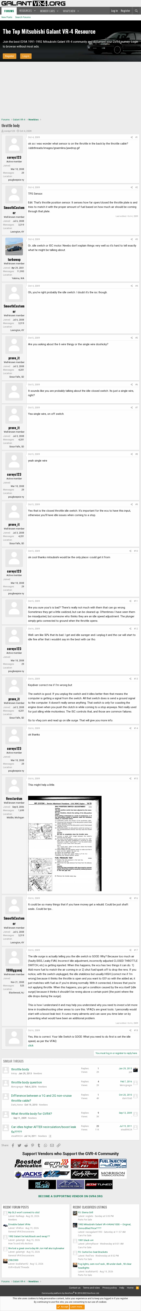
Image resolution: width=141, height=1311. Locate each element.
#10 (136, 551)
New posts (6, 17)
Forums (9, 11)
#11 (136, 601)
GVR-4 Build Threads (18, 1267)
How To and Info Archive (20, 1243)
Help (121, 1287)
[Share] (131, 137)
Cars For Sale (84, 1235)
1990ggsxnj (14, 970)
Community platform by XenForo (71, 1293)
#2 (136, 187)
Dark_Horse (17, 1105)
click (30, 1045)
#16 (136, 898)
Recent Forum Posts (16, 1207)
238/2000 (13, 1260)
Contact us (74, 1287)
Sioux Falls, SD (16, 377)
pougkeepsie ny (16, 180)
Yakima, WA (18, 278)
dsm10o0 (127, 1098)
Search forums (23, 17)
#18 (136, 1030)
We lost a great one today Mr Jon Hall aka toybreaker (36, 1248)
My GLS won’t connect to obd (23, 1212)
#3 (136, 239)
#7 (136, 407)
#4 (136, 286)
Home (130, 1287)
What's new (69, 11)
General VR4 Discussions (21, 1231)
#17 (136, 950)
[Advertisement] (70, 89)
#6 (136, 384)
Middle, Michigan (15, 817)
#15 (136, 778)
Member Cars (47, 11)
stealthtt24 (16, 1136)
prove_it (14, 358)
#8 (136, 454)
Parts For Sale (85, 1219)
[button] (27, 11)
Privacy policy (109, 1287)
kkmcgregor (17, 1086)
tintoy (14, 1073)
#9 (136, 504)
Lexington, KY (17, 231)
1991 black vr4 (85, 1240)
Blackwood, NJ (16, 992)
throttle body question (26, 1082)
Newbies (37, 1073)
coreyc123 (9, 131)
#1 (136, 137)
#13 (136, 679)
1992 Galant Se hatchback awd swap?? (29, 1236)
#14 (136, 728)
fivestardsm (14, 798)
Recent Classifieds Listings (90, 1207)
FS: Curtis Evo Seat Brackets (93, 1252)
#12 (136, 628)
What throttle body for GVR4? (31, 1113)
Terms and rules (91, 1287)
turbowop (14, 259)
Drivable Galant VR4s (19, 1224)
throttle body (20, 1069)
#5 (136, 338)
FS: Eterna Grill (85, 1212)
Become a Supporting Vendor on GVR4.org (70, 1196)
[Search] (136, 11)
